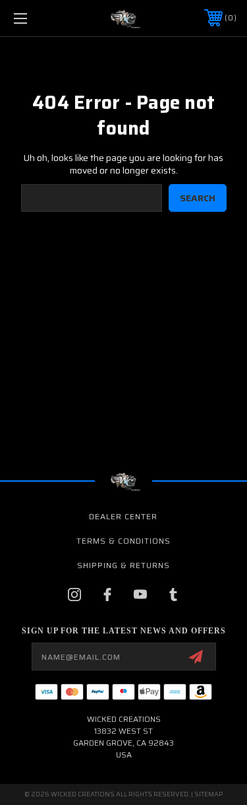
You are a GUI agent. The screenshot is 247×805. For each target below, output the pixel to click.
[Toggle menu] (36, 18)
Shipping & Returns (123, 565)
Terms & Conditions (123, 540)
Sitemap (208, 794)
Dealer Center (123, 516)
